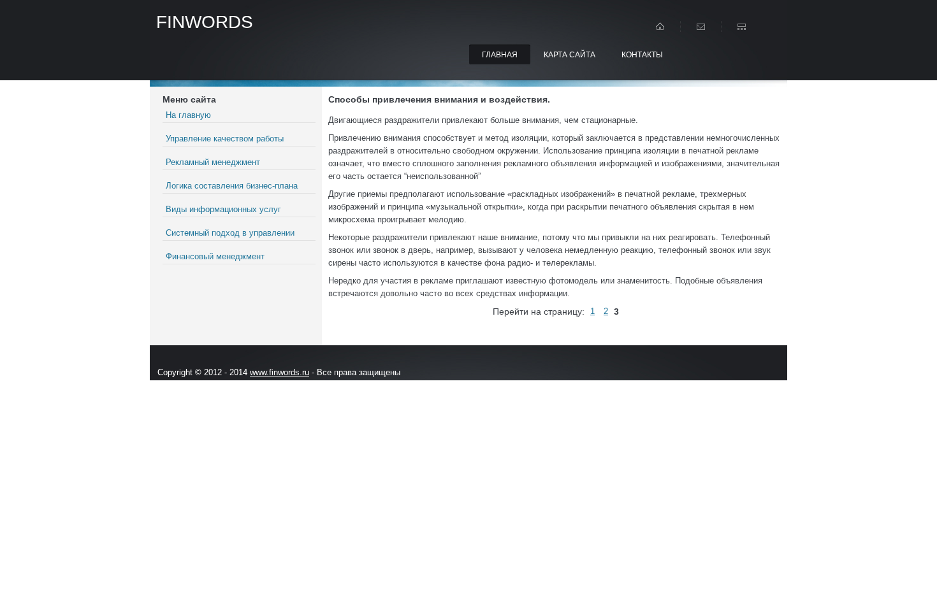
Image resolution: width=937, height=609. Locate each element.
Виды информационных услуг (223, 209)
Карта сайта (569, 54)
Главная (500, 54)
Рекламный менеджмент (213, 162)
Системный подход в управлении (230, 233)
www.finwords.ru (279, 372)
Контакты (642, 54)
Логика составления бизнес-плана (232, 185)
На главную (188, 115)
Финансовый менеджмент (215, 256)
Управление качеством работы (225, 138)
